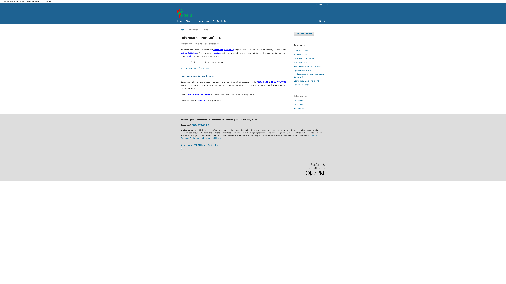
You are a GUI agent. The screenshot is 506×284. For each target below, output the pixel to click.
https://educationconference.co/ (195, 68)
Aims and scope (301, 50)
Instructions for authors (304, 58)
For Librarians (299, 108)
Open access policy (302, 70)
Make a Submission (304, 33)
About (189, 21)
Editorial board (300, 54)
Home (179, 21)
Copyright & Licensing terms (306, 81)
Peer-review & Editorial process (307, 66)
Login (327, 4)
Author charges (301, 62)
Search (324, 21)
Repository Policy (301, 84)
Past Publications (220, 21)
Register (318, 4)
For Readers (298, 100)
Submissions (203, 21)
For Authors (298, 104)
